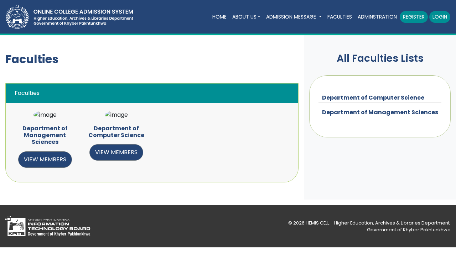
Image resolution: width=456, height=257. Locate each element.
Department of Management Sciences (380, 112)
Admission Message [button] (291, 16)
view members (45, 159)
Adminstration (377, 16)
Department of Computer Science (373, 98)
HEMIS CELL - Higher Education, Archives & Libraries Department (378, 223)
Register (414, 16)
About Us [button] (244, 16)
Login (439, 16)
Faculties (339, 16)
